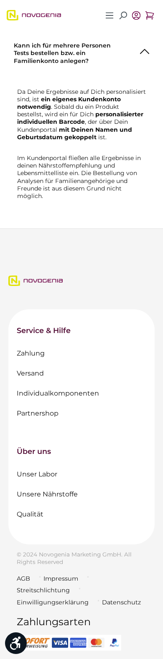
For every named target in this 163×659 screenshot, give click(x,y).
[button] (81, 51)
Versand (30, 373)
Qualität (30, 514)
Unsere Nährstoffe (47, 494)
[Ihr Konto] (136, 15)
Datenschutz (121, 602)
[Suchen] (123, 15)
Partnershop (38, 413)
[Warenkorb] (149, 15)
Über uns (34, 451)
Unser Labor (37, 474)
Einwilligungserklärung (53, 602)
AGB (23, 578)
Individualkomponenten (58, 393)
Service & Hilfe (44, 330)
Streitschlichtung (43, 590)
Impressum (60, 578)
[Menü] (109, 15)
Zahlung (31, 353)
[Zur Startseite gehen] (34, 15)
